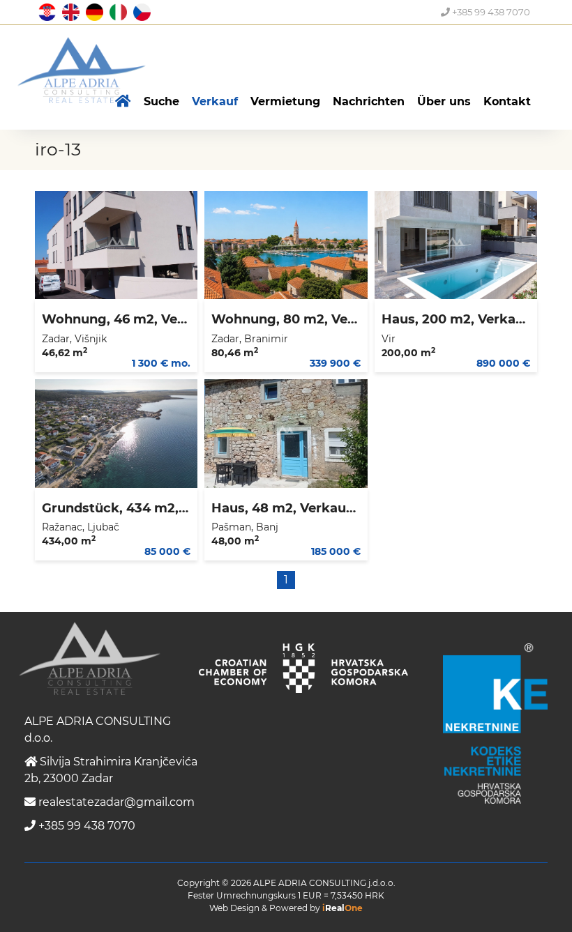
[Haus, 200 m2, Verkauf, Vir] (456, 245)
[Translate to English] (69, 11)
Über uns (444, 101)
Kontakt (507, 101)
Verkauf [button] (215, 101)
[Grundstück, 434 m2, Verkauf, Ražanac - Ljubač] (116, 433)
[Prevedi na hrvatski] (45, 11)
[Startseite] (123, 102)
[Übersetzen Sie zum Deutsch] (92, 11)
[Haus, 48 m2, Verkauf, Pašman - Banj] (285, 433)
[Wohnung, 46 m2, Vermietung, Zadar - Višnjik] (116, 245)
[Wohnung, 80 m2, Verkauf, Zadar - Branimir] (285, 245)
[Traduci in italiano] (116, 11)
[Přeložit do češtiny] (140, 11)
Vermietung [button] (285, 101)
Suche (161, 101)
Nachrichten (369, 101)
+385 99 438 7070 (490, 11)
